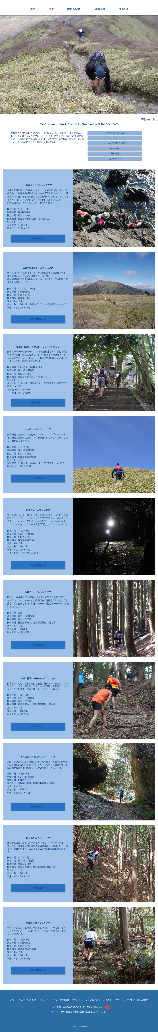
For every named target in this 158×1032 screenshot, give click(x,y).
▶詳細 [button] (26, 228)
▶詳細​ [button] (18, 386)
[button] (115, 133)
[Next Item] (152, 69)
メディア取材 (89, 1000)
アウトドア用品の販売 (137, 1000)
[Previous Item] (5, 69)
